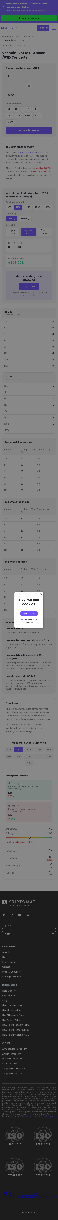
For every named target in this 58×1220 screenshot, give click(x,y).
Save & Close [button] (29, 613)
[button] (29, 621)
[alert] (29, 610)
